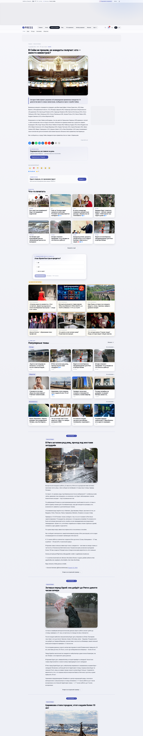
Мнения (89, 27)
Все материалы (110, 347)
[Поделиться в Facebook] (29, 143)
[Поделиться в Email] (56, 143)
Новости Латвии (55, 27)
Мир (62, 27)
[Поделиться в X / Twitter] (33, 143)
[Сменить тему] (112, 27)
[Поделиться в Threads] (52, 143)
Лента (46, 27)
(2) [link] (78, 242)
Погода (32, 31)
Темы (24, 31)
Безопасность (33, 401)
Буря (28, 31)
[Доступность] (119, 1)
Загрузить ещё (71, 248)
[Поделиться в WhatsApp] (36, 143)
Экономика (38, 31)
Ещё (94, 27)
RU (115, 27)
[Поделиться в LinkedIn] (42, 143)
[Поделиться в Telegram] (39, 143)
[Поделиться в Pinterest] (49, 143)
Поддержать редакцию (106, 1)
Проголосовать (40, 275)
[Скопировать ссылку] (59, 143)
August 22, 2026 (73, 567)
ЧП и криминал (69, 27)
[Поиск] (105, 27)
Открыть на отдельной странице (71, 572)
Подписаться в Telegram (39, 157)
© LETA (49, 46)
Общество (46, 31)
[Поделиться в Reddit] (46, 143)
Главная (40, 27)
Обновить (111, 342)
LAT (119, 27)
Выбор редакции (80, 27)
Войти (115, 1)
